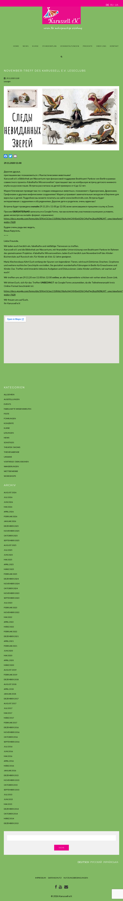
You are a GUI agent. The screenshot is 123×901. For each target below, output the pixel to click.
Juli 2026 (8, 497)
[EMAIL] (66, 887)
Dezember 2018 (11, 679)
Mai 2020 (8, 655)
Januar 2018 (10, 694)
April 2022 (9, 622)
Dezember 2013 (11, 823)
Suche (61, 848)
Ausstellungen (12, 399)
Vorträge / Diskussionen (16, 461)
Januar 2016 (10, 770)
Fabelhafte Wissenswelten (17, 409)
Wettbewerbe (11, 471)
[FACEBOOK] (56, 887)
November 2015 (11, 780)
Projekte (88, 46)
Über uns (101, 46)
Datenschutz (55, 878)
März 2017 (9, 718)
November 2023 (11, 593)
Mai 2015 (8, 804)
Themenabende (11, 452)
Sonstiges (9, 442)
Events (7, 404)
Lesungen (7, 81)
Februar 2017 (10, 722)
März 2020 (9, 665)
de (107, 4)
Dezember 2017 (11, 698)
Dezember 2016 (11, 727)
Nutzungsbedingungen (76, 878)
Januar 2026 (10, 521)
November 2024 (11, 583)
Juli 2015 (8, 794)
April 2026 (9, 511)
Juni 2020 (8, 650)
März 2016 (9, 766)
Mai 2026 (8, 507)
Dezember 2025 (11, 526)
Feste (6, 413)
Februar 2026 (10, 516)
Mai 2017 (8, 713)
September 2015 (11, 789)
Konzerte (9, 423)
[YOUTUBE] (60, 887)
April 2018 (9, 689)
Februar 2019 (10, 674)
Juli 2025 (8, 550)
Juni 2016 (8, 751)
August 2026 (10, 492)
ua (116, 4)
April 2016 (9, 761)
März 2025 (9, 569)
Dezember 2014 (11, 809)
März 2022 (9, 626)
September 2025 (11, 540)
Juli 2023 (8, 603)
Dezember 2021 (11, 636)
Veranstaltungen (69, 46)
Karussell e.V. (65, 896)
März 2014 (9, 818)
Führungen (10, 418)
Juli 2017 (8, 708)
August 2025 (10, 545)
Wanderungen (11, 466)
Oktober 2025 (11, 535)
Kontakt (114, 46)
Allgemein (9, 394)
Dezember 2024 (11, 579)
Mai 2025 (8, 559)
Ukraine (8, 457)
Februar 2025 (10, 574)
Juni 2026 (8, 502)
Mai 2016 (8, 756)
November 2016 (11, 732)
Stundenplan (49, 46)
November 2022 (11, 612)
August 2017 (10, 703)
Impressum (40, 878)
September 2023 (11, 598)
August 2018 (10, 684)
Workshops (10, 476)
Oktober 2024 (11, 588)
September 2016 (11, 742)
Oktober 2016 (11, 737)
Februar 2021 (10, 646)
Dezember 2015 (11, 775)
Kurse (35, 46)
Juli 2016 (8, 746)
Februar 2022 (10, 631)
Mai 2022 (8, 617)
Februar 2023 (10, 607)
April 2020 (9, 660)
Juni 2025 (8, 555)
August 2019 (10, 670)
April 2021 (9, 641)
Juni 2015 (8, 799)
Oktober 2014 (11, 813)
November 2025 (11, 531)
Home (16, 46)
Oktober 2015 (11, 785)
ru (112, 4)
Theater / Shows (12, 447)
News (26, 46)
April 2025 (9, 564)
